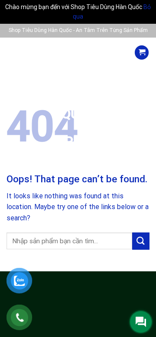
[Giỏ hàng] (142, 52)
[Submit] (141, 240)
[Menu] (14, 53)
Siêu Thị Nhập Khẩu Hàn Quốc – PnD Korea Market (78, 107)
